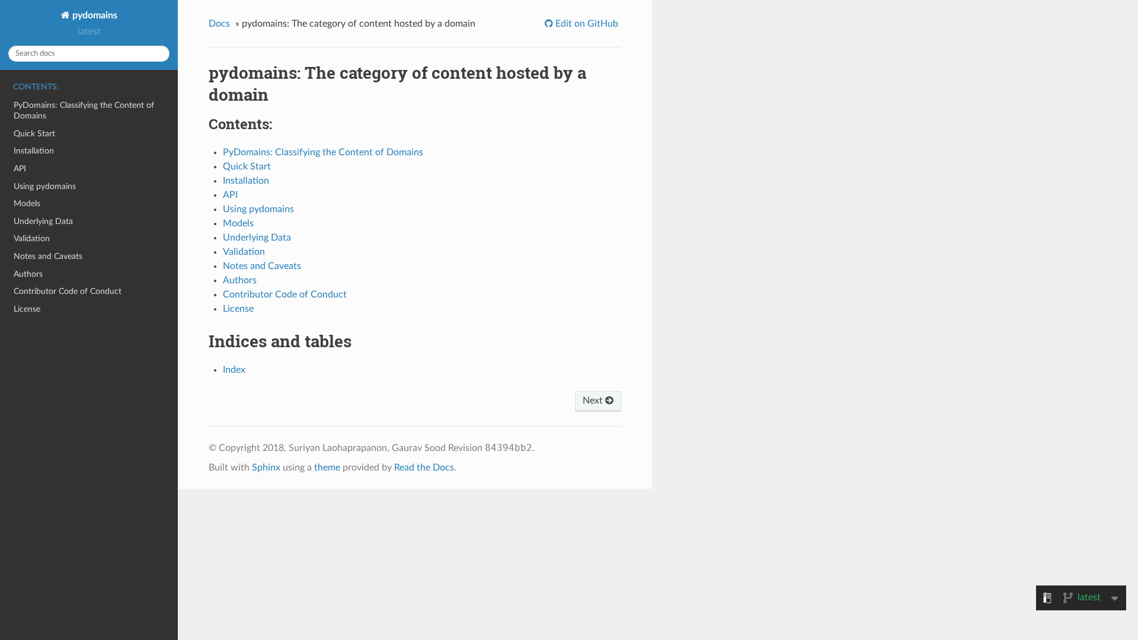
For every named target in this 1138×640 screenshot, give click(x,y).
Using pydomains (45, 186)
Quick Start (34, 133)
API (20, 168)
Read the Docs (424, 467)
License (27, 309)
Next (594, 400)
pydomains (93, 15)
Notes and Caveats (48, 256)
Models (27, 203)
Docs (219, 23)
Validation (32, 238)
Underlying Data (43, 221)
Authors (28, 274)
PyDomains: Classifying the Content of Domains (84, 110)
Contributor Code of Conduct (68, 291)
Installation (34, 150)
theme (327, 467)
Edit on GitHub (585, 23)
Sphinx (266, 467)
